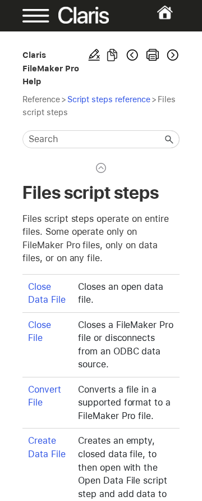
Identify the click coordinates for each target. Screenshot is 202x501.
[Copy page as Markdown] (112, 55)
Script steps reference (108, 99)
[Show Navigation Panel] (29, 15)
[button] (169, 139)
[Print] (152, 55)
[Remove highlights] (94, 55)
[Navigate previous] (132, 55)
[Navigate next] (172, 55)
